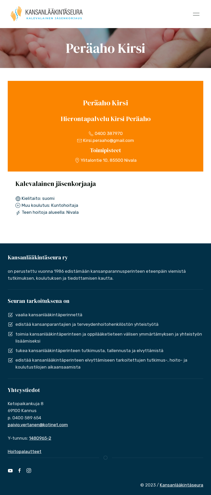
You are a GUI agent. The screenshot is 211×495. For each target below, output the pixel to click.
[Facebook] (19, 470)
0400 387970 (108, 133)
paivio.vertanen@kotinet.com (38, 424)
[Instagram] (28, 470)
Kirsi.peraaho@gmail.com (108, 140)
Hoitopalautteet (24, 451)
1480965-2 (40, 438)
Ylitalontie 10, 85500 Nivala (108, 160)
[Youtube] (10, 470)
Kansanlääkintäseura (181, 485)
